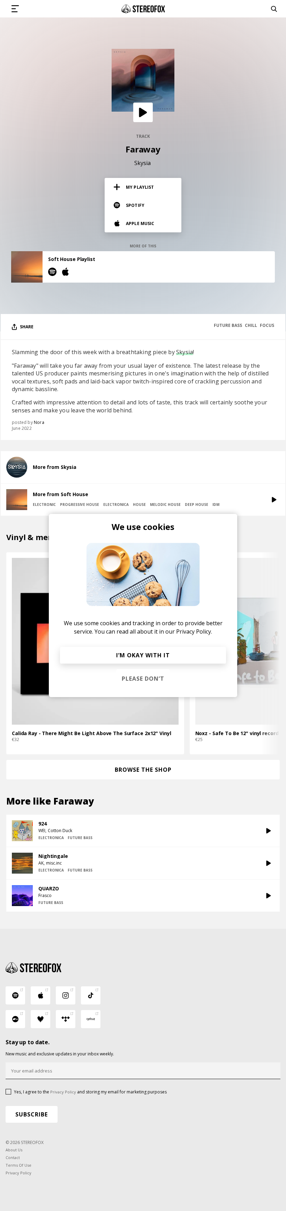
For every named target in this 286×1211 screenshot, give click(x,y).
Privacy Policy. (194, 631)
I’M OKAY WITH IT (143, 655)
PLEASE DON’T (143, 678)
